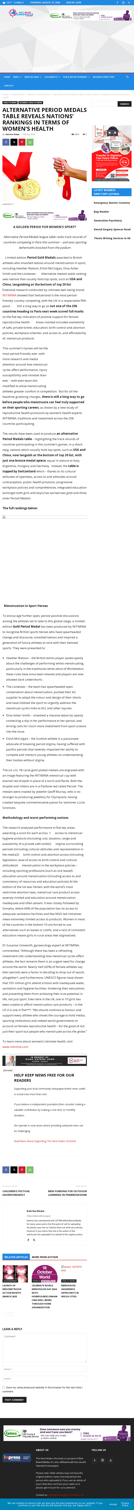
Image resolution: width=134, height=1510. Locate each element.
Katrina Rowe (12, 134)
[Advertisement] (67, 46)
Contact (9, 85)
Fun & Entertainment (75, 77)
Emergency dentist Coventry (112, 202)
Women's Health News (39, 94)
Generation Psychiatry (108, 220)
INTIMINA (9, 295)
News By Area (31, 77)
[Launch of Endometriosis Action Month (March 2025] (15, 1273)
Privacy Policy (125, 1504)
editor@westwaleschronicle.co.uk (66, 1494)
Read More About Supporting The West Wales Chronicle (45, 1141)
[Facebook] (117, 2)
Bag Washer (101, 211)
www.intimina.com (15, 1047)
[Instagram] (123, 2)
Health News (18, 94)
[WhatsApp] (30, 142)
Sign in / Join (73, 2)
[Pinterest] (21, 142)
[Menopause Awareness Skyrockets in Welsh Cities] (74, 1273)
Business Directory (103, 77)
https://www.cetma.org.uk (38, 1216)
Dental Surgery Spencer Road (112, 229)
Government (10, 1281)
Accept (113, 1504)
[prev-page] (4, 1314)
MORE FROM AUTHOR (45, 1257)
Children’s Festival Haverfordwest (16, 1192)
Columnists (51, 77)
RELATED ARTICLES (16, 1257)
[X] (129, 2)
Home (7, 77)
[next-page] (10, 1314)
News (16, 77)
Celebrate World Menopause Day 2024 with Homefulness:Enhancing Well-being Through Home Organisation (44, 1296)
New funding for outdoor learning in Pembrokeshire (67, 1192)
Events (36, 1281)
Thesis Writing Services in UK (112, 238)
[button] (127, 77)
